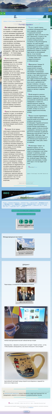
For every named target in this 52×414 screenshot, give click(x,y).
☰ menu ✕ (47, 13)
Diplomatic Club (24, 202)
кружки (27, 205)
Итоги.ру (35, 167)
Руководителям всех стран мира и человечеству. (26, 210)
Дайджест (6, 21)
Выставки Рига (6, 205)
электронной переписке (11, 393)
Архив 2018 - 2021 (37, 205)
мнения (43, 202)
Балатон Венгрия (16, 205)
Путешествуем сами (42, 204)
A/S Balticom (31, 407)
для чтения (20, 204)
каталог (8, 204)
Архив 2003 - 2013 (14, 206)
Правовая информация (13, 202)
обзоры (31, 204)
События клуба (33, 202)
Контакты (23, 206)
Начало (4, 202)
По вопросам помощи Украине (26, 214)
